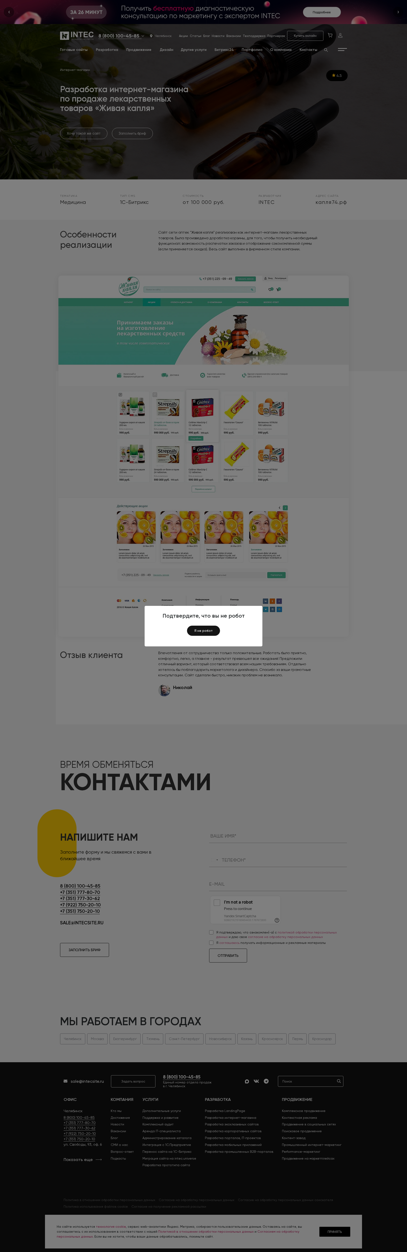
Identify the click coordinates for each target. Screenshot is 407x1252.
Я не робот (203, 630)
